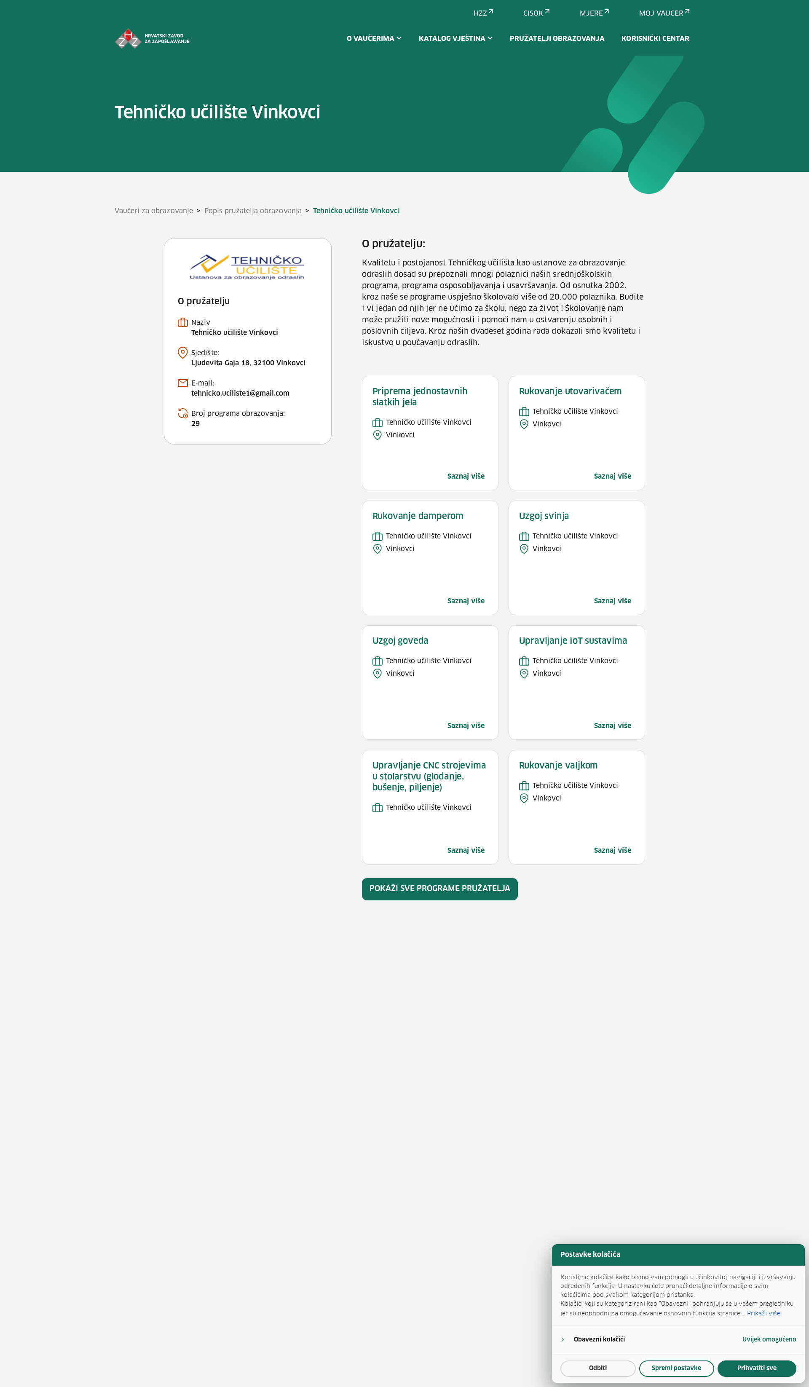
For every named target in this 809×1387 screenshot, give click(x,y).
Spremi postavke (676, 1368)
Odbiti (598, 1368)
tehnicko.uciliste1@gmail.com (240, 393)
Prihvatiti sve (757, 1368)
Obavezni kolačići (599, 1340)
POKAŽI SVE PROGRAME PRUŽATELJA (440, 889)
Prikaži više (763, 1313)
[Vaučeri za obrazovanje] (152, 38)
